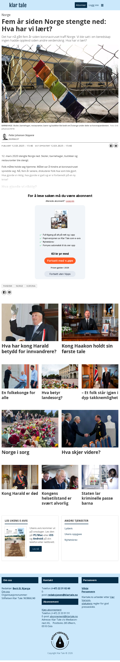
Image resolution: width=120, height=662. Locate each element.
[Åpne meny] (102, 5)
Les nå (35, 548)
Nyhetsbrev (71, 539)
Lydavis (69, 528)
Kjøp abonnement (51, 609)
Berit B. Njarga (21, 588)
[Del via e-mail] (116, 145)
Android (38, 538)
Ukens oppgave (73, 534)
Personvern (88, 591)
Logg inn (94, 5)
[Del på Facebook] (111, 145)
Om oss (6, 591)
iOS (51, 535)
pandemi (7, 286)
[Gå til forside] (18, 5)
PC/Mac (38, 535)
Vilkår (85, 588)
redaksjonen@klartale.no (63, 594)
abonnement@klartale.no (64, 616)
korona (31, 286)
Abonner (81, 5)
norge (19, 286)
